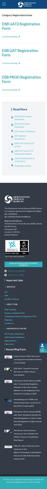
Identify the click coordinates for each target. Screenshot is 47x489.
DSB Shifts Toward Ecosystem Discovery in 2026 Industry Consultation (26, 371)
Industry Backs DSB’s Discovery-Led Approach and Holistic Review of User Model (28, 359)
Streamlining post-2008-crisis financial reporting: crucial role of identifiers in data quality (27, 402)
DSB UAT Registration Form (20, 52)
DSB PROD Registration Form (21, 79)
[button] (15, 256)
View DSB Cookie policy (25, 485)
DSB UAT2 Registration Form (21, 26)
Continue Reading (10, 36)
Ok (14, 485)
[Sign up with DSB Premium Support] (43, 347)
